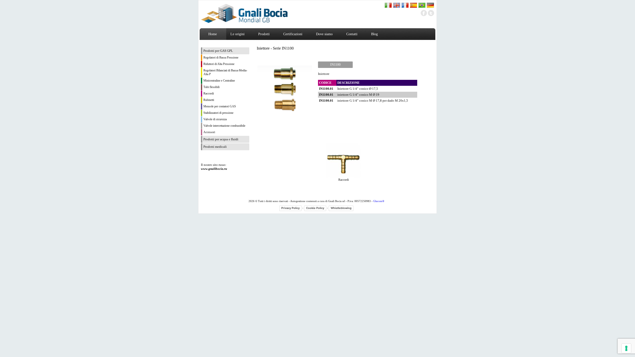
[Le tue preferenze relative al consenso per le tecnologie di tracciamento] (626, 348)
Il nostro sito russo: (214, 167)
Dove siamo (324, 34)
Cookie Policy (315, 208)
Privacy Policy (290, 208)
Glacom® (378, 201)
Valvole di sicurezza (215, 119)
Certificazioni (292, 34)
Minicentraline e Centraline (219, 80)
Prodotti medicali (215, 147)
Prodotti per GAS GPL (218, 51)
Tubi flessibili (211, 87)
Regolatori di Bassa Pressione (220, 57)
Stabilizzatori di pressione (218, 113)
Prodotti (264, 34)
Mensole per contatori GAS (219, 106)
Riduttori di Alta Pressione (218, 64)
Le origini (237, 34)
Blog (374, 34)
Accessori (209, 132)
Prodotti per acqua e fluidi (220, 139)
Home (212, 34)
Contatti (351, 34)
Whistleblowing (341, 208)
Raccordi (208, 93)
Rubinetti (208, 100)
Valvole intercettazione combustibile (224, 125)
